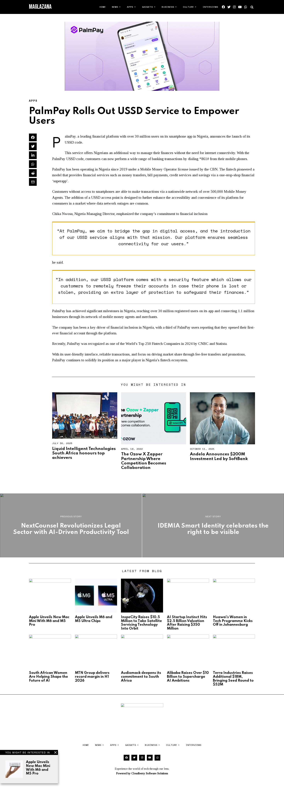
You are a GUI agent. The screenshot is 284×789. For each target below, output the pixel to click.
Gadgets (147, 7)
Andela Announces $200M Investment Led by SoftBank (219, 456)
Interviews (210, 7)
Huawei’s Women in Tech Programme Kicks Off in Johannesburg (233, 621)
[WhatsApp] (245, 7)
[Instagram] (234, 7)
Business (168, 7)
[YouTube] (240, 7)
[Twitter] (228, 7)
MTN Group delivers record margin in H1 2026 (92, 676)
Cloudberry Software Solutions (149, 773)
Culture (188, 7)
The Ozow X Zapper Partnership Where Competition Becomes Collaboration (143, 461)
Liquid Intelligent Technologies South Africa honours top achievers (84, 453)
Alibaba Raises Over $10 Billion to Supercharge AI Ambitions (188, 676)
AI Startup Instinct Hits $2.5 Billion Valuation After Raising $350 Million (187, 622)
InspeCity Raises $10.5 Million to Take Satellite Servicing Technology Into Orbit (141, 622)
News (115, 7)
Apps (130, 7)
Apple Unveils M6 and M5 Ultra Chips (93, 619)
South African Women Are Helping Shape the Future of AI (48, 676)
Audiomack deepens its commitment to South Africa (141, 676)
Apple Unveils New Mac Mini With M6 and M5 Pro (38, 767)
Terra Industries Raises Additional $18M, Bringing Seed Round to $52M (233, 678)
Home (102, 7)
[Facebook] (223, 7)
